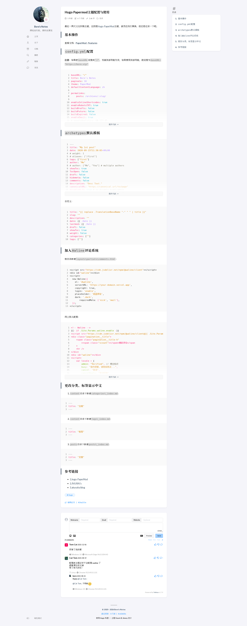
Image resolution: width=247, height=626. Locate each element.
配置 (186, 24)
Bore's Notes (41, 26)
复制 (159, 76)
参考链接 (182, 47)
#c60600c (122, 614)
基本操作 (182, 18)
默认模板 (188, 30)
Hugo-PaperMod (106, 26)
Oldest (154, 539)
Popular (158, 539)
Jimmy (125, 618)
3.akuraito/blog (77, 487)
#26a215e (82, 502)
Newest (150, 539)
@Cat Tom (82, 579)
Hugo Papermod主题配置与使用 (87, 12)
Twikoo (156, 592)
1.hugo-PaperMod (79, 479)
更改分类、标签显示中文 (189, 41)
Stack (118, 618)
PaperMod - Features (86, 43)
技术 (101, 18)
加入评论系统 (188, 35)
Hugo (70, 495)
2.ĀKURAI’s (76, 483)
